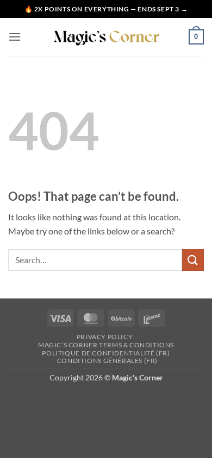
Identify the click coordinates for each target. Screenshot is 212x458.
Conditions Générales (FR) (107, 361)
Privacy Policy (105, 337)
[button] (14, 36)
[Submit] (193, 259)
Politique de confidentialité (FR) (106, 353)
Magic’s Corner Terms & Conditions (106, 345)
